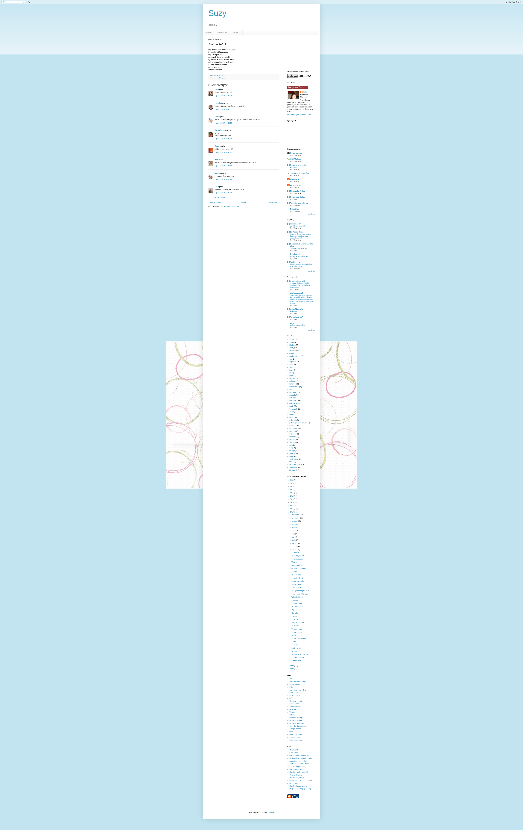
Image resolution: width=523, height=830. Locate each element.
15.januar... (295, 619)
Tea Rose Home (296, 262)
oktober (295, 521)
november (296, 518)
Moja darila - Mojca (297, 191)
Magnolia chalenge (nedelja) (300, 789)
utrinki (291, 456)
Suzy (217, 13)
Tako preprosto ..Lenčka (299, 173)
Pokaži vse (311, 214)
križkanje (292, 381)
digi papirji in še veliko (297, 690)
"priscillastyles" (296, 317)
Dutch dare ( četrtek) (296, 778)
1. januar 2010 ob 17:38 (223, 166)
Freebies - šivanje (296, 718)
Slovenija (292, 434)
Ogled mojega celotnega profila (299, 115)
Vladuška (218, 103)
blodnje (292, 345)
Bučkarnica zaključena (297, 325)
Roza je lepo (296, 575)
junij (293, 534)
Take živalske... (297, 597)
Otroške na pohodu (298, 568)
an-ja (292, 323)
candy (291, 348)
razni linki (293, 709)
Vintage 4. (295, 572)
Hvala (293, 635)
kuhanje (292, 384)
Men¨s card (293, 750)
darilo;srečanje (294, 356)
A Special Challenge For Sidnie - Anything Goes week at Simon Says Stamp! (300, 285)
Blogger (272, 812)
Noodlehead (294, 254)
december (296, 515)
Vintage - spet (296, 603)
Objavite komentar (218, 198)
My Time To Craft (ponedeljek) (300, 758)
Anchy (291, 342)
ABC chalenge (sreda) (297, 767)
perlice (291, 415)
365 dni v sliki (222, 32)
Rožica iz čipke (295, 737)
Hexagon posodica (296, 701)
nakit (291, 398)
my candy (293, 392)
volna (291, 462)
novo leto (219, 78)
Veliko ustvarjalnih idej (297, 682)
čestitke (292, 351)
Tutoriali (292, 715)
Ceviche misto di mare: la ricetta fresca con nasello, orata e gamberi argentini (300, 236)
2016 (292, 493)
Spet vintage (296, 584)
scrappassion (295, 224)
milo (291, 389)
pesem (224, 78)
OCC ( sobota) (294, 783)
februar (294, 547)
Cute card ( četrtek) (296, 775)
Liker (291, 679)
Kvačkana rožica (295, 740)
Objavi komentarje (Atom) (229, 206)
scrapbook (293, 428)
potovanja (236, 32)
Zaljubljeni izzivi (297, 588)
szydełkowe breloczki (297, 226)
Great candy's (296, 565)
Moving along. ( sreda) (297, 769)
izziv (291, 373)
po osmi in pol (295, 185)
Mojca (217, 146)
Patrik (291, 412)
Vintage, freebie (295, 729)
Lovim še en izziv (297, 623)
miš (290, 698)
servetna (292, 431)
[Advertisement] (301, 52)
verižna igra (293, 459)
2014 (292, 499)
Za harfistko (295, 553)
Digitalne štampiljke (296, 723)
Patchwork (293, 409)
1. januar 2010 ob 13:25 (223, 139)
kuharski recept (295, 387)
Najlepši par (294, 209)
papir (291, 406)
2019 (292, 483)
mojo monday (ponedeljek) (299, 755)
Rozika (294, 616)
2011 (292, 509)
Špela (217, 187)
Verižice (294, 562)
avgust (294, 527)
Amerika (292, 339)
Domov (209, 32)
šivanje (292, 451)
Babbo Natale (294, 684)
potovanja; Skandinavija (298, 423)
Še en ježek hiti (297, 578)
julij (293, 531)
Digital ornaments (295, 720)
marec (294, 543)
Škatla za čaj (296, 648)
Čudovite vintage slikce (298, 726)
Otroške (294, 651)
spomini (292, 439)
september (296, 524)
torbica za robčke (295, 734)
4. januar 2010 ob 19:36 (223, 193)
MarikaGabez (220, 130)
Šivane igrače (294, 704)
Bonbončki (295, 645)
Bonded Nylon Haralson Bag (299, 256)
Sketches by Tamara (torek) (299, 764)
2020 (292, 480)
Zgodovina (293, 467)
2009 (292, 666)
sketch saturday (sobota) (298, 786)
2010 (292, 512)
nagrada (292, 395)
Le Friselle (293, 311)
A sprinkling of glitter (298, 281)
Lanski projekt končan (299, 594)
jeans (291, 376)
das (290, 359)
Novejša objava (215, 202)
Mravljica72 (294, 179)
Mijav (293, 610)
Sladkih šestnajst (297, 581)
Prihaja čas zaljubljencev (300, 591)
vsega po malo (294, 465)
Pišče (291, 687)
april (293, 540)
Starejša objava (273, 202)
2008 (292, 669)
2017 (292, 490)
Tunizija (292, 453)
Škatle (293, 642)
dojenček (292, 362)
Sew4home (293, 693)
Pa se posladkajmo (298, 638)
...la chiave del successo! (298, 248)
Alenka (217, 117)
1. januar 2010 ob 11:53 (223, 109)
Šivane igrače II (295, 707)
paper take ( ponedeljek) (298, 761)
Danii (216, 160)
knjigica (292, 378)
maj (293, 537)
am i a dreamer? (296, 293)
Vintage (292, 712)
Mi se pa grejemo (297, 556)
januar (294, 550)
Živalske (292, 470)
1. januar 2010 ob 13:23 (223, 123)
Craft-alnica (293, 753)
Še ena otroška (297, 559)
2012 (292, 506)
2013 (292, 502)
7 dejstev (294, 600)
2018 (292, 486)
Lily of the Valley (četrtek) (298, 772)
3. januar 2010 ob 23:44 (223, 179)
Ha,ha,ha (294, 613)
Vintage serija (296, 629)
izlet (290, 370)
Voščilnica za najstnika (299, 654)
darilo (291, 353)
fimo (291, 367)
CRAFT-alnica (295, 159)
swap (291, 448)
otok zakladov (294, 403)
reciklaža (292, 426)
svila (291, 445)
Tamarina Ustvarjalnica (299, 203)
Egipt (291, 365)
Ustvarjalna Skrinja (297, 197)
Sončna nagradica (298, 658)
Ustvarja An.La (296, 153)
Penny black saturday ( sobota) (300, 781)
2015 (292, 496)
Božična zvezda (295, 696)
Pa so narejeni (296, 632)
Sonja (217, 90)
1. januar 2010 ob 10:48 (223, 96)
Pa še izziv (295, 626)
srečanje (292, 442)
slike (291, 732)
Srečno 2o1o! (296, 661)
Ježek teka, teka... (298, 607)
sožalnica (293, 437)
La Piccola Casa (296, 232)
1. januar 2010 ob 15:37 (223, 152)
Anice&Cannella (296, 309)
